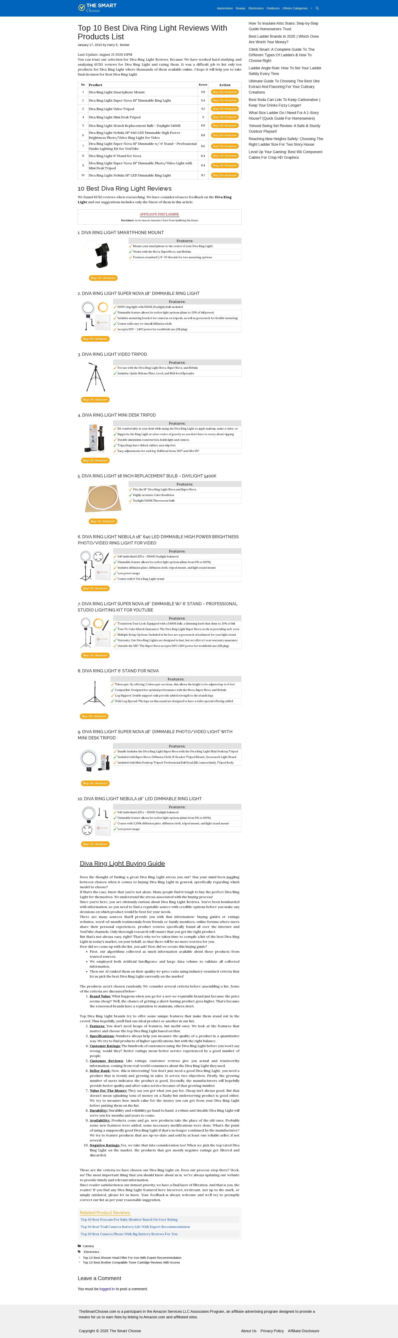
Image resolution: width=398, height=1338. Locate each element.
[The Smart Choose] (97, 8)
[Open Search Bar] (317, 8)
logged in (107, 1289)
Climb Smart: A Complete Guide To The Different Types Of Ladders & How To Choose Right (281, 55)
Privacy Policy (272, 1331)
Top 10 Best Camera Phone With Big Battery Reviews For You (129, 1234)
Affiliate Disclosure (303, 1331)
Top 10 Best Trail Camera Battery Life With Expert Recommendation (135, 1227)
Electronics (256, 8)
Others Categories (295, 8)
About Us (248, 1331)
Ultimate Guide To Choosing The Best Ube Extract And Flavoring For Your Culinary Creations (284, 86)
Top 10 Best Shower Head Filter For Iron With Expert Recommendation (132, 1257)
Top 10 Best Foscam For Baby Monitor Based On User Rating (129, 1219)
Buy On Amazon (225, 92)
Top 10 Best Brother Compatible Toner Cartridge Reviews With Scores (131, 1262)
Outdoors (273, 8)
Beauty (240, 8)
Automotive (225, 8)
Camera (88, 1246)
